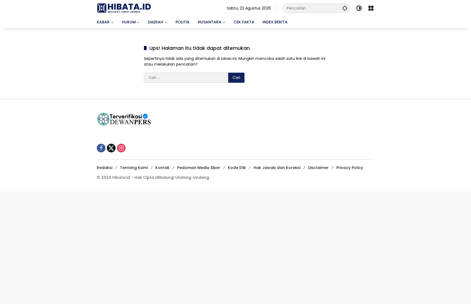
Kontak (162, 167)
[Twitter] (111, 148)
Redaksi (104, 167)
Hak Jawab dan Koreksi (276, 167)
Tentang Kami (134, 167)
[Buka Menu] (371, 8)
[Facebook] (101, 148)
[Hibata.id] (124, 8)
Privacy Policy (349, 167)
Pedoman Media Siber (198, 167)
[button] (344, 8)
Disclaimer (318, 167)
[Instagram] (121, 148)
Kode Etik (237, 167)
